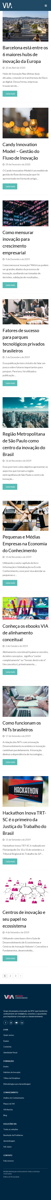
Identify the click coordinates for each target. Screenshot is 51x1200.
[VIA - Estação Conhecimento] (7, 5)
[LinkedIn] (22, 1023)
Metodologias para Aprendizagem (17, 1084)
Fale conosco (8, 1161)
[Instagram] (11, 1023)
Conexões (7, 1047)
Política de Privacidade (11, 1177)
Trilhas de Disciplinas (11, 1078)
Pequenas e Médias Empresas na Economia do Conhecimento (25, 543)
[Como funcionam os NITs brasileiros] (26, 701)
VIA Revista (8, 1109)
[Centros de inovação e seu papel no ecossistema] (26, 891)
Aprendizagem (9, 1141)
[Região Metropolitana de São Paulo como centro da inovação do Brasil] (26, 412)
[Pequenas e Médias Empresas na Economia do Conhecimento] (26, 516)
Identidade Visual (10, 1052)
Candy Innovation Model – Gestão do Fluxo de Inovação (21, 151)
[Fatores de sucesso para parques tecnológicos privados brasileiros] (26, 311)
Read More (5, 487)
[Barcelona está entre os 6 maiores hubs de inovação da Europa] (26, 26)
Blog (5, 1115)
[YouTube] (16, 1023)
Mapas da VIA (9, 1104)
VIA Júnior (7, 1147)
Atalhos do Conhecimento (13, 1098)
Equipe (6, 1041)
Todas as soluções (10, 1129)
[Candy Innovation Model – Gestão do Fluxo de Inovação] (26, 123)
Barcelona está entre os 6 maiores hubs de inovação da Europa (25, 54)
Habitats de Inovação (11, 1072)
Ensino (6, 1066)
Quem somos (8, 1035)
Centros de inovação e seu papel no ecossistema (24, 918)
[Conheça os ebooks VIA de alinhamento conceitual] (26, 608)
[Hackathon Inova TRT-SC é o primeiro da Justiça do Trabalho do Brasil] (26, 791)
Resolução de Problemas (13, 1135)
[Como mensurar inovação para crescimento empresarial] (26, 213)
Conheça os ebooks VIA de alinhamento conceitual (25, 632)
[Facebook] (5, 1023)
